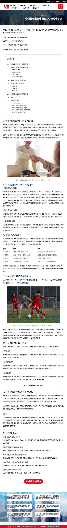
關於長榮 (33, 5)
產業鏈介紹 (45, 5)
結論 (12, 97)
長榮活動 (26, 8)
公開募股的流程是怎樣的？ (19, 112)
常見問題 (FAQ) (15, 100)
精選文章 (36, 8)
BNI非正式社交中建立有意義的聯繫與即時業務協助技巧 (47, 507)
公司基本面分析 (16, 72)
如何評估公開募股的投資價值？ (20, 107)
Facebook (50, 1)
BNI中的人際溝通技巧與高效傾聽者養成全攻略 (47, 515)
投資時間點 (15, 88)
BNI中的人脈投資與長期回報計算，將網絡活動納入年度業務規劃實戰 (18, 497)
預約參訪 (40, 385)
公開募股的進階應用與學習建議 (19, 94)
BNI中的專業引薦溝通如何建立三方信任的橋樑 (18, 507)
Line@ (64, 1)
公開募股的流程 (16, 70)
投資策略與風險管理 (17, 76)
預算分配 (14, 86)
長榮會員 (14, 8)
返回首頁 (23, 5)
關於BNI (13, 5)
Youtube (57, 1)
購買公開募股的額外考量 (17, 83)
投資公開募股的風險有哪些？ (19, 105)
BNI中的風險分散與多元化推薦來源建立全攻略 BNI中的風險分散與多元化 (47, 498)
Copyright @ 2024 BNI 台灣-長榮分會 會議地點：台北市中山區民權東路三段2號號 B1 (33, 526)
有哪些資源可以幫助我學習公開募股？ (22, 110)
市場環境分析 (15, 74)
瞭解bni (43, 16)
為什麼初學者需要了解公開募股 (19, 64)
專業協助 (14, 90)
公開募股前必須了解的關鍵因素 (19, 67)
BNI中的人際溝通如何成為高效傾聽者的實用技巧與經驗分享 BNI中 (18, 515)
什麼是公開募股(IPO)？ (18, 103)
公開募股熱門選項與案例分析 (18, 80)
